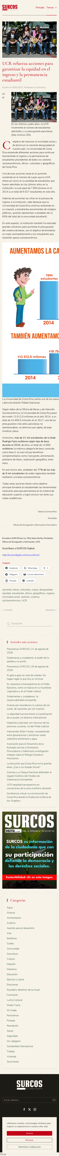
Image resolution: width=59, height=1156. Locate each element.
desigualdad (45, 589)
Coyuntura (12, 953)
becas (16, 589)
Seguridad (12, 1036)
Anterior (9, 610)
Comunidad (13, 948)
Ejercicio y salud (15, 979)
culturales (25, 589)
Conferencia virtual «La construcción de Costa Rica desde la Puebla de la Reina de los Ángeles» (29, 797)
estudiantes (18, 593)
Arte (9, 933)
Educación (12, 974)
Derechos (41, 87)
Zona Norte (13, 1061)
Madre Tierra (13, 1005)
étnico (28, 593)
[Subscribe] (54, 1100)
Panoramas (13, 1015)
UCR (24, 600)
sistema (35, 597)
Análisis (11, 923)
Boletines (12, 938)
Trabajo (11, 1051)
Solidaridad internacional (20, 1046)
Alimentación (14, 918)
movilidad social (11, 597)
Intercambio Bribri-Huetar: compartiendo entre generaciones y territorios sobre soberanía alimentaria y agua (28, 735)
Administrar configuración (29, 1147)
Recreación (12, 1025)
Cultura (11, 959)
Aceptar (29, 1133)
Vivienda (11, 1056)
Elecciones (12, 984)
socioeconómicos (11, 600)
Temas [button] (50, 7)
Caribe (10, 943)
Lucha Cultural (14, 1000)
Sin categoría (13, 1041)
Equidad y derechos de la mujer (23, 989)
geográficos (39, 593)
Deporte (11, 964)
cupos (35, 589)
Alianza (11, 912)
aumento (7, 589)
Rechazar (29, 1140)
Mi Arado (12, 1010)
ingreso (50, 593)
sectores (25, 597)
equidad (6, 593)
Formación (12, 995)
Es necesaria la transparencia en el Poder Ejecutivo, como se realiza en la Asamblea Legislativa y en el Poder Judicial (29, 687)
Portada (40, 7)
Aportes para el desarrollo (20, 928)
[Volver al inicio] (9, 7)
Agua (10, 907)
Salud (10, 1031)
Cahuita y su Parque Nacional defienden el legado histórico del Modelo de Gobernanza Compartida (29, 776)
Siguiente (49, 610)
